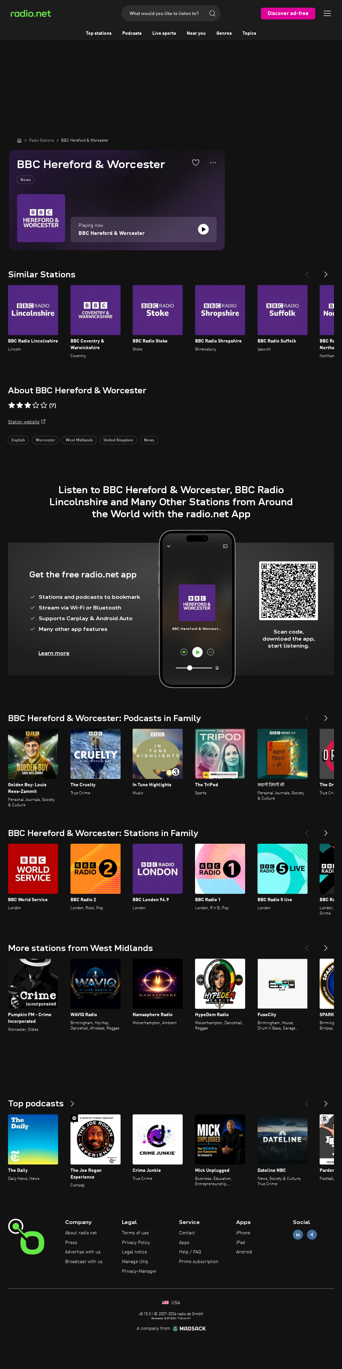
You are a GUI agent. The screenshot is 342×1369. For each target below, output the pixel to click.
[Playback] (203, 229)
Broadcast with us (84, 1261)
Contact (187, 1233)
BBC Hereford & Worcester (111, 233)
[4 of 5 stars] (36, 405)
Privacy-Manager (139, 1271)
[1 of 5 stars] (12, 405)
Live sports (164, 33)
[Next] (326, 272)
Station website (23, 422)
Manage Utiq (135, 1261)
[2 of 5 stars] (20, 405)
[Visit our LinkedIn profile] (298, 1234)
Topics (249, 33)
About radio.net (81, 1233)
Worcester (45, 440)
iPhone (243, 1233)
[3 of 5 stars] (28, 405)
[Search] (212, 13)
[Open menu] (327, 13)
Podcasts (132, 33)
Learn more (53, 653)
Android (244, 1252)
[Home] (19, 140)
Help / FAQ (190, 1252)
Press (71, 1242)
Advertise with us (83, 1252)
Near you (196, 33)
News (25, 180)
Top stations (99, 33)
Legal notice (134, 1252)
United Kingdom (118, 440)
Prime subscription (198, 1261)
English (18, 440)
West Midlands (79, 440)
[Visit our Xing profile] (312, 1234)
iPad (240, 1242)
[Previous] (307, 272)
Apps (184, 1242)
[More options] (213, 163)
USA (175, 1302)
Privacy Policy (136, 1242)
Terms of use (135, 1233)
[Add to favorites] (195, 162)
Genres (224, 33)
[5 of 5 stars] (44, 405)
